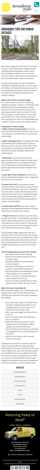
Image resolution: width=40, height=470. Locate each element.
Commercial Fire (20, 386)
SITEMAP (11, 425)
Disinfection (20, 404)
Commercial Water (20, 381)
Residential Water (20, 372)
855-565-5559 (21, 448)
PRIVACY (18, 425)
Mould (20, 390)
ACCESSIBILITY (26, 425)
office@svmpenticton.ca (22, 450)
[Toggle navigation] (36, 10)
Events (20, 395)
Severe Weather (20, 399)
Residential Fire (20, 377)
